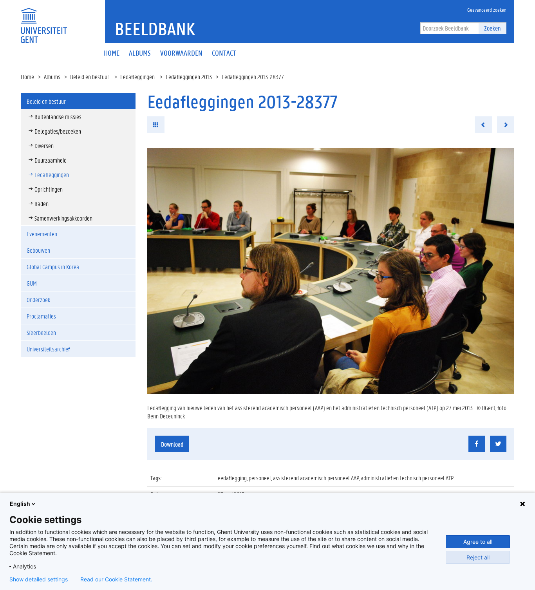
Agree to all (477, 541)
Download (172, 444)
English (20, 503)
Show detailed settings (38, 579)
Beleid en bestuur (89, 76)
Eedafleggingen (137, 76)
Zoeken (492, 28)
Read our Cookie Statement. (116, 579)
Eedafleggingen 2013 (189, 76)
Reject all (478, 557)
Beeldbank (155, 28)
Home (27, 76)
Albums (52, 76)
